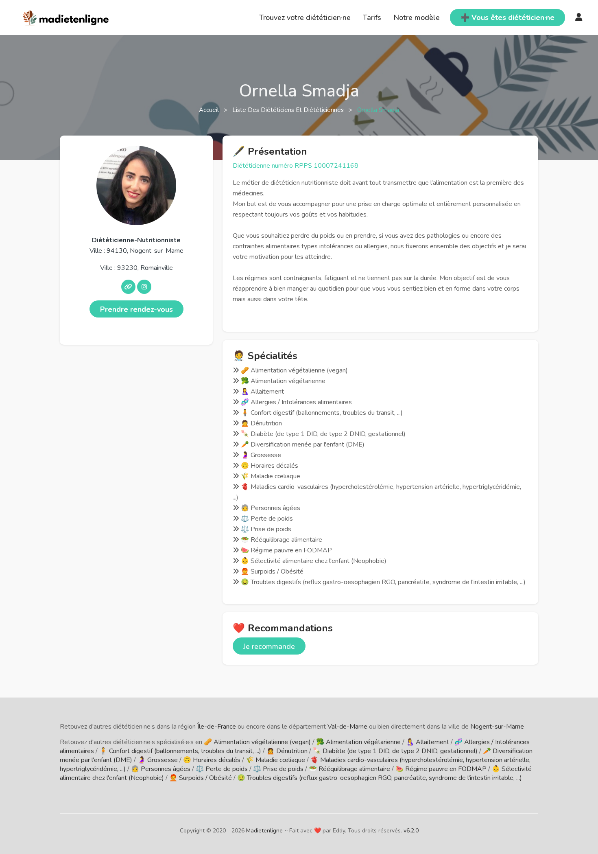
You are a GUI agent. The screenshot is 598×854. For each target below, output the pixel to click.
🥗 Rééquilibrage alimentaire (349, 768)
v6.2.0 (411, 830)
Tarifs (372, 17)
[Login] (579, 17)
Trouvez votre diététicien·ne (305, 17)
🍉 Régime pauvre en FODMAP (441, 768)
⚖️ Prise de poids (278, 768)
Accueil (209, 110)
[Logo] (66, 17)
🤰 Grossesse (157, 759)
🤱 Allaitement (427, 742)
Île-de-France (216, 726)
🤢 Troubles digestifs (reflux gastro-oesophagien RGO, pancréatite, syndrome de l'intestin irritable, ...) (379, 777)
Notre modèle (416, 17)
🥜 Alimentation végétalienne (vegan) (257, 742)
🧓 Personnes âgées (160, 768)
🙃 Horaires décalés (211, 759)
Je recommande (269, 646)
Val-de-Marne (347, 726)
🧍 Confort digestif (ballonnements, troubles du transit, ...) (180, 751)
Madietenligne (264, 830)
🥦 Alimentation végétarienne (358, 742)
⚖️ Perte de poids (222, 768)
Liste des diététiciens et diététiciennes (288, 110)
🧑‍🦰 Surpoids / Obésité (200, 777)
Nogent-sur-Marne (497, 726)
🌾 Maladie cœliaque (275, 759)
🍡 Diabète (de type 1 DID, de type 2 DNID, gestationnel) (395, 751)
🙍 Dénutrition (287, 751)
